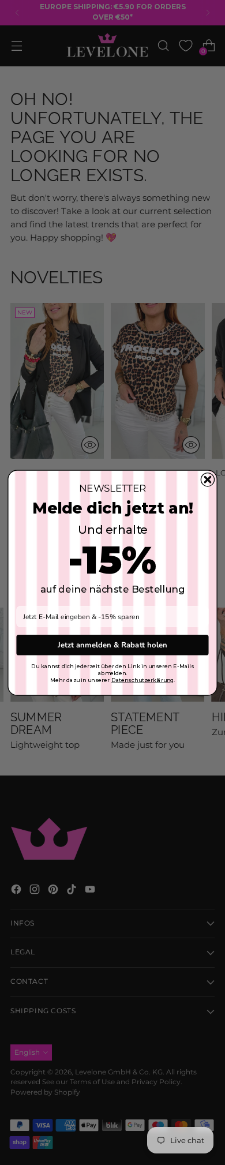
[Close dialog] (207, 479)
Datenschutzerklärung (142, 679)
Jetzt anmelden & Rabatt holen (112, 644)
